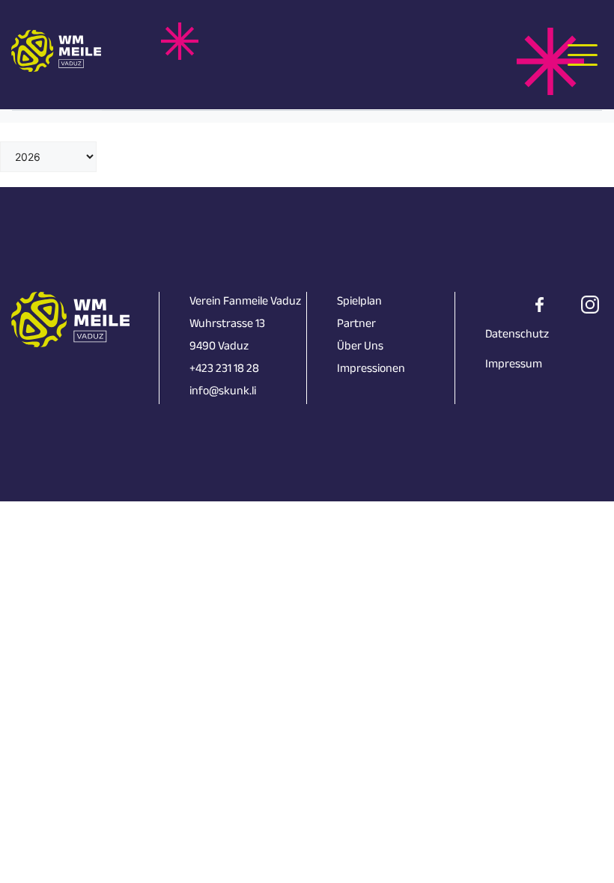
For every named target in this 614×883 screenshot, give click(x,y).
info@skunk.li (222, 392)
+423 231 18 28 (224, 370)
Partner (356, 325)
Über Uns (360, 347)
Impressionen (371, 370)
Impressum (513, 365)
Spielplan (359, 303)
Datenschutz (517, 336)
